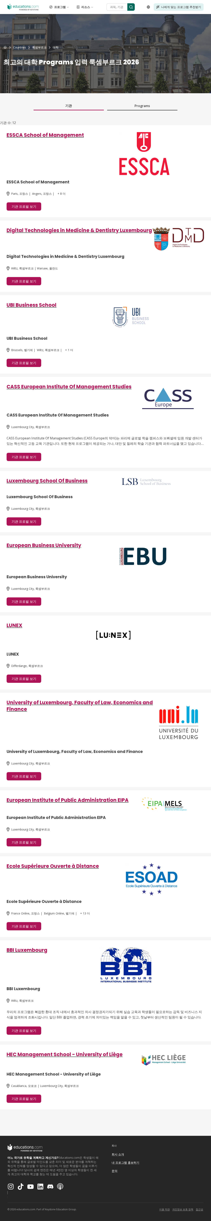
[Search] (131, 7)
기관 (68, 105)
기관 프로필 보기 (24, 206)
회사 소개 (118, 1154)
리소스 (85, 7)
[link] (56, 47)
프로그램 (60, 7)
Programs (142, 106)
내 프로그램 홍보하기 (125, 1162)
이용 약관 (164, 1209)
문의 (114, 1171)
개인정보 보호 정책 (182, 1209)
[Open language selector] (148, 7)
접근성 (199, 1209)
